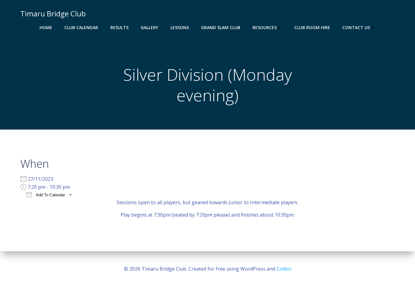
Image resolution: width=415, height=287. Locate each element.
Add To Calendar (50, 195)
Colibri (283, 268)
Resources (264, 27)
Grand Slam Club (220, 27)
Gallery (149, 27)
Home (45, 27)
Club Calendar (81, 27)
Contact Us (356, 27)
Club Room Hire (312, 27)
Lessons (179, 27)
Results (119, 27)
